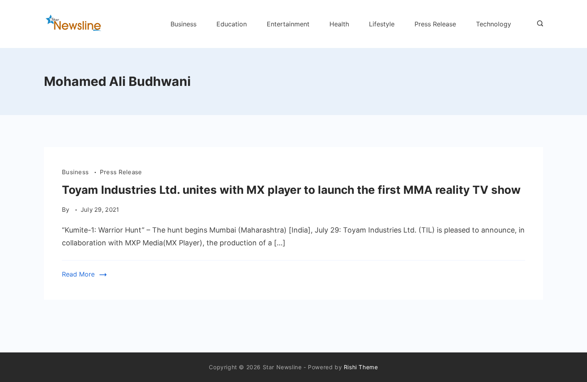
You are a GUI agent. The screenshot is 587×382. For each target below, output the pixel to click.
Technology (493, 24)
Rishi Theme (361, 367)
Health (339, 24)
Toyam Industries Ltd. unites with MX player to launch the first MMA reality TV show (291, 190)
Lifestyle (382, 24)
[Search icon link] (538, 24)
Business (183, 24)
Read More (78, 274)
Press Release (435, 24)
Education (231, 24)
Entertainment (288, 24)
